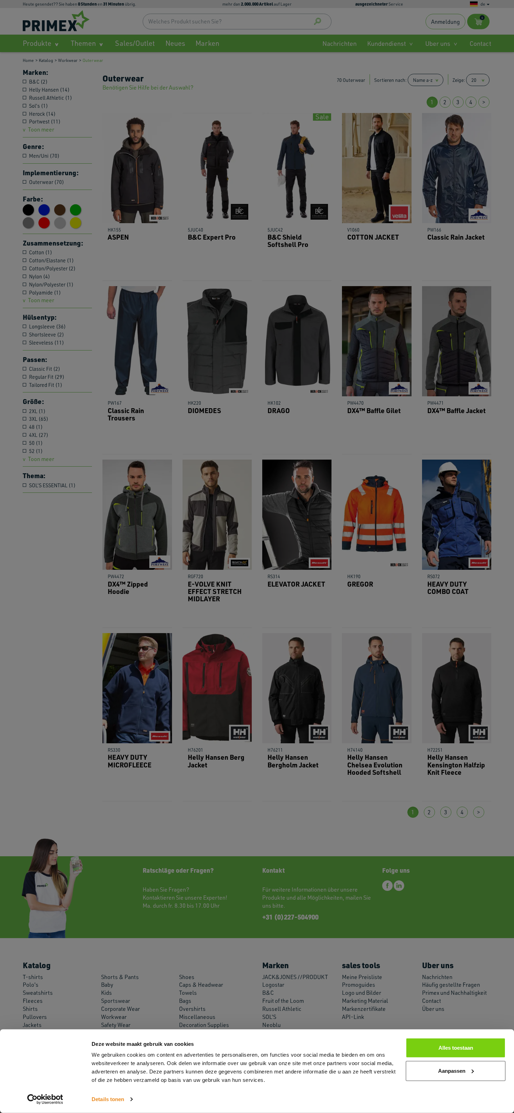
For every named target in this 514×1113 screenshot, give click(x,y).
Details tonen (108, 1099)
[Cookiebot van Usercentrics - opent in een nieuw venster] (45, 1099)
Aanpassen (451, 1070)
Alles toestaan (455, 1048)
